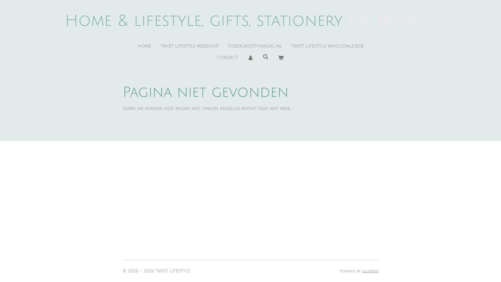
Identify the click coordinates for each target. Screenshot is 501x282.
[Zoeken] (265, 57)
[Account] (250, 57)
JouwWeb (370, 271)
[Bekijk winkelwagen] (281, 57)
